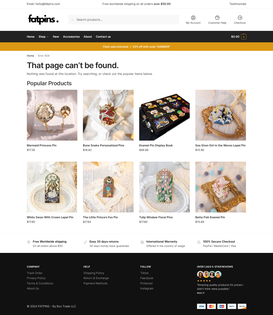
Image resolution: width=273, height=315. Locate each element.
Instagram (146, 288)
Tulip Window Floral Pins (156, 217)
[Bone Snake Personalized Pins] (108, 115)
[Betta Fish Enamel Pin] (220, 187)
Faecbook (146, 278)
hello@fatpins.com (47, 4)
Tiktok (144, 273)
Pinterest (146, 283)
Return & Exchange (96, 278)
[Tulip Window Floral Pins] (164, 187)
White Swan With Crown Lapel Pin (50, 217)
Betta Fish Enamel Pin (210, 217)
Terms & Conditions (40, 283)
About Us (33, 288)
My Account (193, 22)
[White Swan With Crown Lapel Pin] (52, 187)
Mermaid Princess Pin (41, 145)
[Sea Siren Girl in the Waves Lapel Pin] (220, 115)
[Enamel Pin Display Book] (164, 115)
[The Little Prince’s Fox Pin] (108, 187)
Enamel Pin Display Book (156, 145)
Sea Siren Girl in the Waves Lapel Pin (220, 145)
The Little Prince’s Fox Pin (100, 217)
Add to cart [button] (52, 157)
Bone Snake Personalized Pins (103, 145)
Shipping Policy (93, 273)
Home (30, 55)
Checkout (240, 22)
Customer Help (217, 22)
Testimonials (237, 4)
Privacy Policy (36, 278)
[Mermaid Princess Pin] (52, 115)
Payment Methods (95, 283)
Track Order (35, 273)
